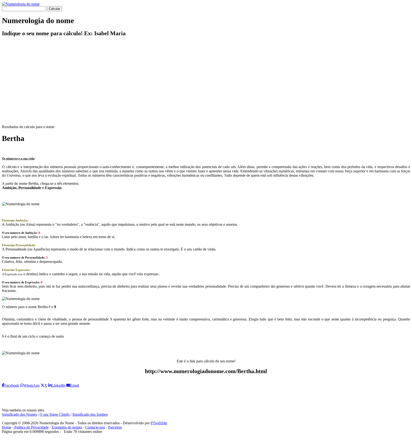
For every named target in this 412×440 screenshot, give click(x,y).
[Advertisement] (206, 84)
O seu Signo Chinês (55, 414)
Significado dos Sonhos (90, 414)
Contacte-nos (95, 427)
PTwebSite (159, 423)
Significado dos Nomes (19, 414)
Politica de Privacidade (31, 427)
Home (6, 427)
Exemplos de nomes (67, 427)
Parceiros (115, 427)
